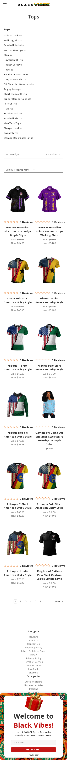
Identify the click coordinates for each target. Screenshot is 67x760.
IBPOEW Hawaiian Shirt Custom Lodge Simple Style (17, 231)
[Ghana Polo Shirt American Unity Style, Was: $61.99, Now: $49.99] (17, 270)
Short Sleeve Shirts (15, 93)
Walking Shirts (13, 40)
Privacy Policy (33, 658)
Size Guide (33, 669)
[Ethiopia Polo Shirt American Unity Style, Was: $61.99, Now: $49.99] (49, 476)
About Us (34, 640)
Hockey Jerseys (13, 64)
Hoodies (8, 69)
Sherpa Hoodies (13, 128)
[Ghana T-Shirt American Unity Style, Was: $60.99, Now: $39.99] (49, 270)
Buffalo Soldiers (33, 681)
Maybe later (33, 755)
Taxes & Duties (33, 665)
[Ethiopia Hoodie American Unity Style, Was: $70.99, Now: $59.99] (17, 543)
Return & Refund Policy (33, 651)
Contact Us (33, 643)
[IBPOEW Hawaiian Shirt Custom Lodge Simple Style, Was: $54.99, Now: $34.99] (17, 199)
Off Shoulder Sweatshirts (19, 84)
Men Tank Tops (12, 123)
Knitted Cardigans (15, 50)
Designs (33, 688)
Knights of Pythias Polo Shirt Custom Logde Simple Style (49, 574)
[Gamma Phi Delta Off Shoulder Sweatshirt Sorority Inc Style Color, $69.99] (49, 405)
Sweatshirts (11, 132)
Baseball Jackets (14, 45)
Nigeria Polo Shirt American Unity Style (49, 367)
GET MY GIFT (33, 749)
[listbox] (25, 169)
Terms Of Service (33, 661)
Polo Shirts (10, 103)
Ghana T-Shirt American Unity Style (49, 300)
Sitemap (33, 672)
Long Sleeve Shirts (15, 79)
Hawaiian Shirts (13, 59)
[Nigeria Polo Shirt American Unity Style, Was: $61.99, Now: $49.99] (49, 337)
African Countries (33, 685)
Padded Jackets (13, 35)
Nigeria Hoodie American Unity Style (18, 434)
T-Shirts (8, 108)
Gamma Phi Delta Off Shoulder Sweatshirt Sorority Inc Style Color (49, 438)
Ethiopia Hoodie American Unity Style (18, 573)
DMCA (33, 654)
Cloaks (8, 54)
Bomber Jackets (13, 113)
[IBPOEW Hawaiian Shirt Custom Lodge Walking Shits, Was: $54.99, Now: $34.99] (49, 199)
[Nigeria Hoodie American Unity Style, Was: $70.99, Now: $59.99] (17, 405)
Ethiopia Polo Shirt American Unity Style (49, 506)
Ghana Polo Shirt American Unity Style (18, 300)
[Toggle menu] (4, 4)
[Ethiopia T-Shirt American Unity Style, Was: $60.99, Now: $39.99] (17, 476)
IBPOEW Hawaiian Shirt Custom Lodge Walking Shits (49, 231)
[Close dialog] (62, 697)
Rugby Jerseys (12, 89)
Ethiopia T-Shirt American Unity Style (18, 506)
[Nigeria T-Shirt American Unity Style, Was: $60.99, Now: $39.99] (17, 337)
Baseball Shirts (13, 118)
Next (58, 601)
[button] (33, 154)
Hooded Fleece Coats (16, 74)
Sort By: (9, 169)
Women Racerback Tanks (18, 137)
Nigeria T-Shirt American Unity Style (18, 367)
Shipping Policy (33, 647)
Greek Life (33, 692)
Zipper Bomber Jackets (17, 98)
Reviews (33, 636)
